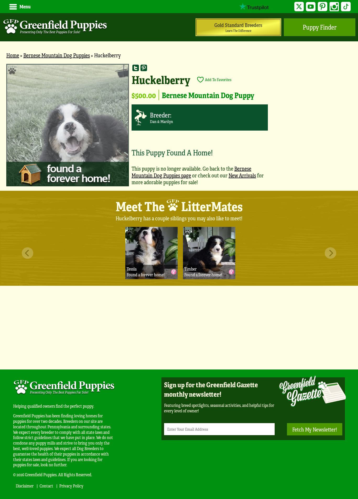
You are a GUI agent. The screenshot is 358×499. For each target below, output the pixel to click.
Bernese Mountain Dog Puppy (208, 94)
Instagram (334, 7)
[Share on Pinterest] (144, 68)
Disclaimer (25, 486)
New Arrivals (242, 175)
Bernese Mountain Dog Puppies (56, 55)
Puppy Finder (320, 27)
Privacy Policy (71, 486)
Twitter (299, 7)
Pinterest (322, 7)
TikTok (346, 7)
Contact (46, 486)
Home (12, 55)
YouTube (311, 7)
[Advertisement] (179, 327)
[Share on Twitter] (136, 68)
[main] (179, 127)
